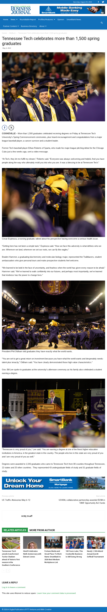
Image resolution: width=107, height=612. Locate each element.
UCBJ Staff (26, 516)
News (13, 19)
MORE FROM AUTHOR (42, 530)
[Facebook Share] (4, 127)
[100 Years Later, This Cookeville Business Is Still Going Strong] (75, 542)
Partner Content (10, 26)
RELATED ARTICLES (15, 530)
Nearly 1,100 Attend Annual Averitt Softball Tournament (95, 554)
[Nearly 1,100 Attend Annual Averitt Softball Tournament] (96, 542)
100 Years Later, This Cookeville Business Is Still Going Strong (74, 554)
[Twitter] (103, 2)
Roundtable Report (28, 19)
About (41, 26)
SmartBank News (74, 19)
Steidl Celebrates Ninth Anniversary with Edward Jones (32, 554)
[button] (101, 22)
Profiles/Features (45, 19)
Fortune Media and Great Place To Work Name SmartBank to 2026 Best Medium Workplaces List (53, 556)
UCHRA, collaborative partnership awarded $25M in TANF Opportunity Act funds (82, 501)
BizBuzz (12, 33)
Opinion (60, 19)
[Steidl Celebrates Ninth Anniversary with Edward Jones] (32, 542)
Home (5, 19)
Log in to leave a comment (13, 587)
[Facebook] (98, 2)
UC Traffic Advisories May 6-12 (16, 500)
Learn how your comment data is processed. (56, 593)
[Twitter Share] (11, 127)
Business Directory (29, 26)
